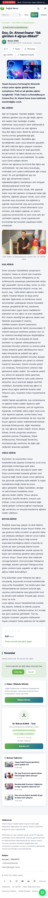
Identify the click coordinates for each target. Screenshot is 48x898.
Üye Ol (34, 15)
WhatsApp (31, 49)
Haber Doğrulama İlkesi (31, 887)
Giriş (26, 15)
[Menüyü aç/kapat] (45, 8)
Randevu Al (24, 746)
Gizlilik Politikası (24, 891)
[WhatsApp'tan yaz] (42, 892)
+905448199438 (10, 863)
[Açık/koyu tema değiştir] (38, 8)
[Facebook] (4, 881)
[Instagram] (16, 881)
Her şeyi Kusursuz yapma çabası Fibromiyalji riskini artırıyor (28, 774)
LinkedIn (10, 55)
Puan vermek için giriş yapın (18, 641)
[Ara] (20, 15)
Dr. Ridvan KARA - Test (24, 723)
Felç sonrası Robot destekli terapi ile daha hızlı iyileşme (28, 796)
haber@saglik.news (11, 867)
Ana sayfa (5, 23)
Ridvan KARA (13, 41)
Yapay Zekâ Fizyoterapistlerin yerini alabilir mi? (27, 763)
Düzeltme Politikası (9, 891)
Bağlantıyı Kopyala (27, 55)
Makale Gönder (24, 700)
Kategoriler (6, 887)
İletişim (44, 15)
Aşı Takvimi (16, 887)
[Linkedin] (28, 881)
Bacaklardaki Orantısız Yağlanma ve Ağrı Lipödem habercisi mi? (28, 785)
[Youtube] (22, 881)
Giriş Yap (18, 672)
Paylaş (17, 49)
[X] (10, 881)
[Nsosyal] (34, 881)
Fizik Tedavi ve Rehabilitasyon (23, 23)
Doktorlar (42, 881)
